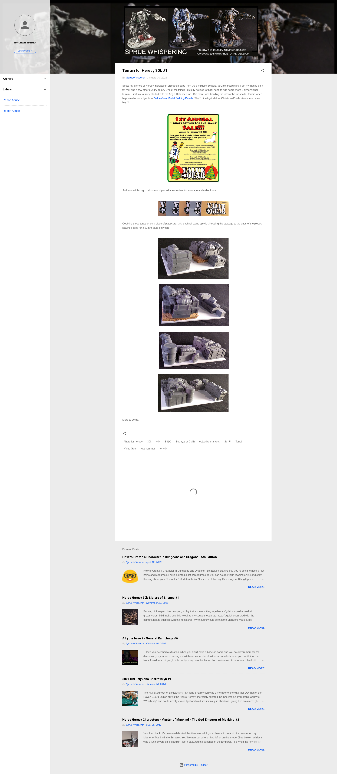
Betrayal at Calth (185, 441)
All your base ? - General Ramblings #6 (150, 638)
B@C (168, 441)
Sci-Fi (227, 441)
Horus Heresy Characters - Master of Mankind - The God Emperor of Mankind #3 (180, 719)
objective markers (209, 441)
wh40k (163, 448)
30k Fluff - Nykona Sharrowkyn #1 (146, 679)
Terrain (239, 441)
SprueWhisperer (25, 42)
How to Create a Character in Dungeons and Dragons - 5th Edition (169, 557)
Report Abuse (11, 100)
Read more (256, 586)
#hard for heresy (133, 441)
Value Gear (130, 448)
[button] (262, 71)
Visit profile (25, 51)
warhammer (148, 448)
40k (158, 441)
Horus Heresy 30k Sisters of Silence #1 (150, 597)
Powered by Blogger (195, 764)
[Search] (269, 9)
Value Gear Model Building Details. (174, 98)
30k (149, 441)
